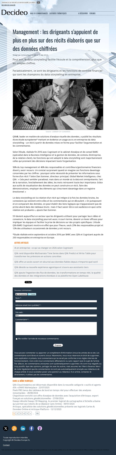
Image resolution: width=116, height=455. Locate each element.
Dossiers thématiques (58, 13)
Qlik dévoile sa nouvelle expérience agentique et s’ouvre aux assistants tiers (51, 267)
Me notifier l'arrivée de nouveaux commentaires (38, 338)
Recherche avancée (8, 5)
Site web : (19, 312)
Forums (92, 13)
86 (37, 413)
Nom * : (18, 298)
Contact (6, 445)
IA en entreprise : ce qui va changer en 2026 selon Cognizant (43, 247)
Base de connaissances (39, 13)
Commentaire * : (22, 319)
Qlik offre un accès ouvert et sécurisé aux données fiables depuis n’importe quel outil (56, 261)
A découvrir (83, 13)
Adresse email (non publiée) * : (28, 305)
